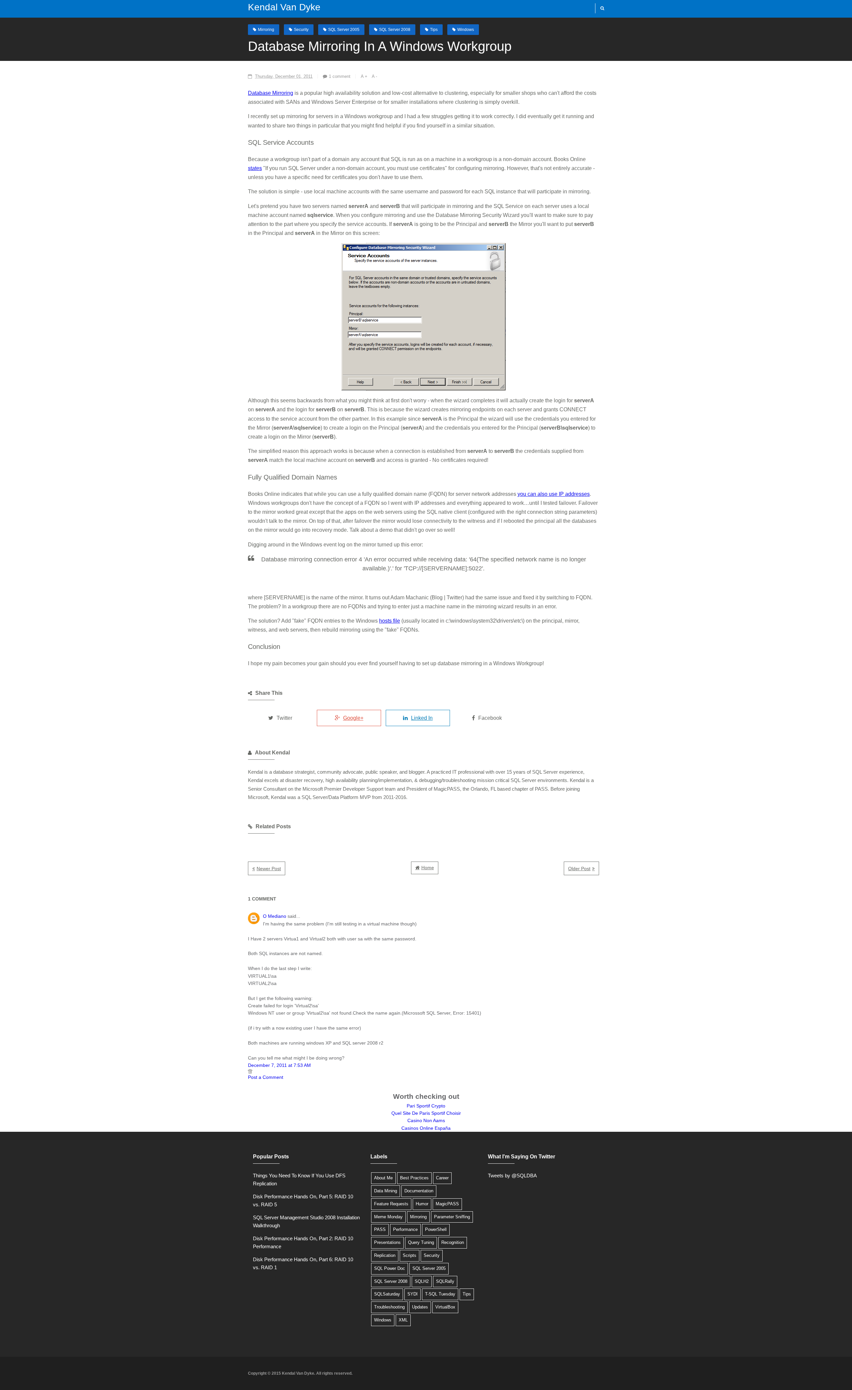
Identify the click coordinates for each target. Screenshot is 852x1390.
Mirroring (266, 29)
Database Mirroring (270, 93)
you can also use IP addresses (554, 494)
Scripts (409, 1255)
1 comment (339, 76)
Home (427, 867)
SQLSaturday (387, 1293)
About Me (383, 1177)
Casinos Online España (426, 1128)
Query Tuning (421, 1242)
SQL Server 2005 (343, 29)
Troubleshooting (389, 1306)
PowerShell (436, 1229)
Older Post (579, 868)
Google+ (353, 718)
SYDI (412, 1293)
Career (442, 1177)
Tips (434, 29)
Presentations (387, 1242)
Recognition (452, 1242)
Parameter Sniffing (452, 1216)
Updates (420, 1306)
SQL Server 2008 (394, 29)
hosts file (389, 621)
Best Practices (414, 1177)
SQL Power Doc (389, 1268)
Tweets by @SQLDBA (512, 1175)
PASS (380, 1229)
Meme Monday (388, 1216)
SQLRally (445, 1281)
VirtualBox (445, 1306)
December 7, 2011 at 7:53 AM (279, 1065)
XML (403, 1319)
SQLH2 (422, 1281)
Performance (405, 1229)
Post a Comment (265, 1077)
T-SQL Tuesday (440, 1293)
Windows (465, 29)
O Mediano (274, 916)
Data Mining (385, 1190)
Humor (422, 1203)
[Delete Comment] (423, 1071)
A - (374, 76)
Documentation (418, 1190)
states (255, 168)
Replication (384, 1255)
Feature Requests (391, 1203)
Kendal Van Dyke (284, 7)
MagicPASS (447, 1203)
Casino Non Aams (426, 1120)
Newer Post (269, 868)
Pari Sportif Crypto (426, 1105)
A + (364, 76)
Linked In (422, 718)
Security (301, 29)
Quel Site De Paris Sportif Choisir (426, 1113)
